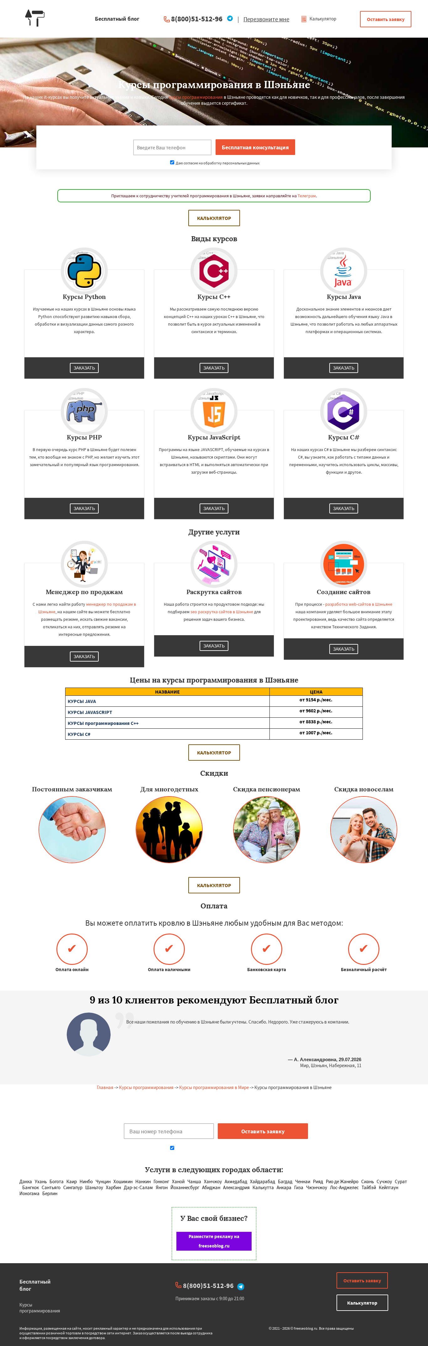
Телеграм (307, 196)
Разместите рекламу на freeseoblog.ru (214, 1241)
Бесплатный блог (35, 1285)
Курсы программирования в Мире (214, 1087)
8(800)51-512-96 (196, 18)
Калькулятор (322, 19)
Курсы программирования (146, 1087)
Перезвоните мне (266, 19)
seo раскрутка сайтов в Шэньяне (222, 611)
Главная (105, 1087)
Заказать (84, 367)
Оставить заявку (386, 19)
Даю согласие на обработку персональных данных (217, 163)
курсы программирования (196, 97)
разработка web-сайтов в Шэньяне (358, 604)
